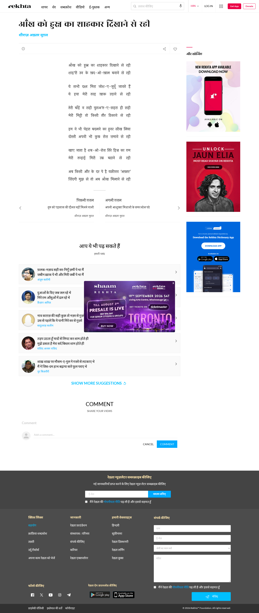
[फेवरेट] (175, 48)
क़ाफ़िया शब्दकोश (37, 533)
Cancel (148, 444)
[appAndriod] (100, 594)
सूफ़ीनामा (117, 533)
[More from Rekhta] (221, 6)
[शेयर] (164, 48)
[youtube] (51, 595)
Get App (234, 6)
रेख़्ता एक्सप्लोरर (79, 558)
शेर (54, 7)
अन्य (107, 7)
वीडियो (80, 7)
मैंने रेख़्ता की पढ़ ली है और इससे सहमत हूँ (120, 501)
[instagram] (60, 595)
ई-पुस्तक (94, 7)
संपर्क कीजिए (77, 541)
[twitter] (41, 595)
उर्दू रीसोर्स (33, 549)
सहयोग (32, 525)
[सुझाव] (23, 48)
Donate (249, 6)
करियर (74, 549)
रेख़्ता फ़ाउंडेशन (78, 525)
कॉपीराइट (70, 608)
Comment (167, 444)
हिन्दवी (115, 525)
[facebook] (32, 595)
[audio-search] (180, 6)
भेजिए (215, 596)
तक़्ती (31, 541)
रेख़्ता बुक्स (117, 558)
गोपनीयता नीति (112, 501)
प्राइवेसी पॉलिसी (36, 608)
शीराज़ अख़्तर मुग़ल (33, 35)
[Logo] (19, 7)
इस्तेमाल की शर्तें (54, 608)
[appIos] (123, 594)
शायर (44, 7)
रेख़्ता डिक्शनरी (120, 541)
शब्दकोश (65, 7)
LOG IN (208, 6)
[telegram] (69, 595)
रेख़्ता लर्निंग (118, 549)
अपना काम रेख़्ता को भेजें (41, 558)
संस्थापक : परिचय (79, 533)
